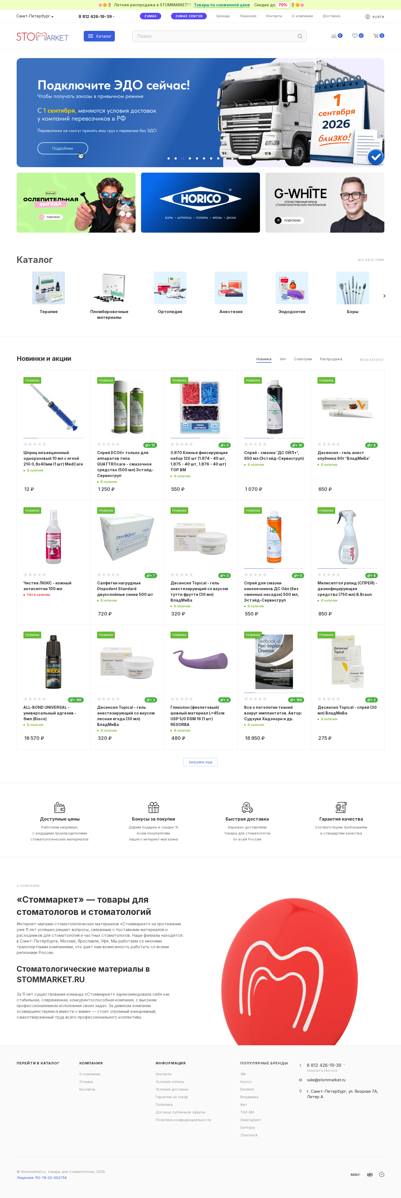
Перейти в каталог (38, 1063)
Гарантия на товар (172, 1097)
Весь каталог (372, 359)
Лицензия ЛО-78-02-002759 (42, 1177)
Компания (91, 1063)
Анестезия (231, 311)
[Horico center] (200, 203)
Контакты (87, 1089)
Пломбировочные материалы (109, 314)
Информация (171, 1063)
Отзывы (86, 1081)
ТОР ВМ (247, 1112)
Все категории (371, 260)
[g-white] (324, 203)
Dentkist (247, 1089)
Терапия (49, 311)
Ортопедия (170, 311)
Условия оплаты (170, 1081)
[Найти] (300, 36)
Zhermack (249, 1135)
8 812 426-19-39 (95, 16)
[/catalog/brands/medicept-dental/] (76, 203)
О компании (89, 1074)
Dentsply (247, 1127)
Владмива (249, 1097)
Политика (164, 1104)
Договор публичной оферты (180, 1112)
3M (243, 1074)
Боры (352, 311)
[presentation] (384, 295)
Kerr (243, 1104)
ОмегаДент (250, 1120)
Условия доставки (172, 1089)
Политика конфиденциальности (183, 1120)
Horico (246, 1081)
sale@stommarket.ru (326, 1079)
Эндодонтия (292, 311)
